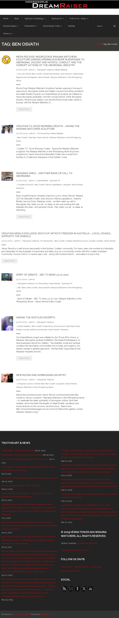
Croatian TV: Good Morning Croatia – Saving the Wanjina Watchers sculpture (47, 127)
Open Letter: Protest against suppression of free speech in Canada (29, 478)
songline (67, 185)
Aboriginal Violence (45, 70)
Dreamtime (48, 326)
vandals (99, 241)
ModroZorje (78, 74)
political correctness (38, 329)
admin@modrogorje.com (87, 543)
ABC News (22, 287)
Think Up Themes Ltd (21, 614)
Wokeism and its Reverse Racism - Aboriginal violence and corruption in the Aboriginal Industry (26, 495)
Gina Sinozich (66, 74)
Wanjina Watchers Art (70, 571)
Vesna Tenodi (43, 77)
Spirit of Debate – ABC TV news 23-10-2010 (42, 274)
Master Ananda (22, 329)
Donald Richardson (51, 74)
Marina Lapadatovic (53, 185)
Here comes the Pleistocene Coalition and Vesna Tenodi (25, 459)
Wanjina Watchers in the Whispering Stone (34, 387)
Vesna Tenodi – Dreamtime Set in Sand (18, 450)
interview (32, 137)
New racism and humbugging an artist (41, 375)
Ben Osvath (37, 74)
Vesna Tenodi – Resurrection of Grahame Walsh (21, 455)
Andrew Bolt (39, 384)
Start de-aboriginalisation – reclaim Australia (20, 486)
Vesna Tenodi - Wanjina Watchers (75, 567)
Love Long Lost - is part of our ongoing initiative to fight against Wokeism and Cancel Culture (28, 468)
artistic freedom (24, 326)
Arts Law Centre (24, 74)
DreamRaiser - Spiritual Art (48, 180)
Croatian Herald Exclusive (77, 241)
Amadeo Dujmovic (25, 185)
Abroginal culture (25, 384)
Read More (24, 109)
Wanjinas (20, 188)
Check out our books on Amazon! (75, 550)
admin (32, 70)
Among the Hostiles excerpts (35, 317)
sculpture (60, 384)
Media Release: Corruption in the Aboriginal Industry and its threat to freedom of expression (89, 495)
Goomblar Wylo (73, 326)
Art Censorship (43, 133)
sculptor (92, 241)
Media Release (61, 70)
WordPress (45, 614)
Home (99, 44)
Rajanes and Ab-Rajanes (26, 77)
